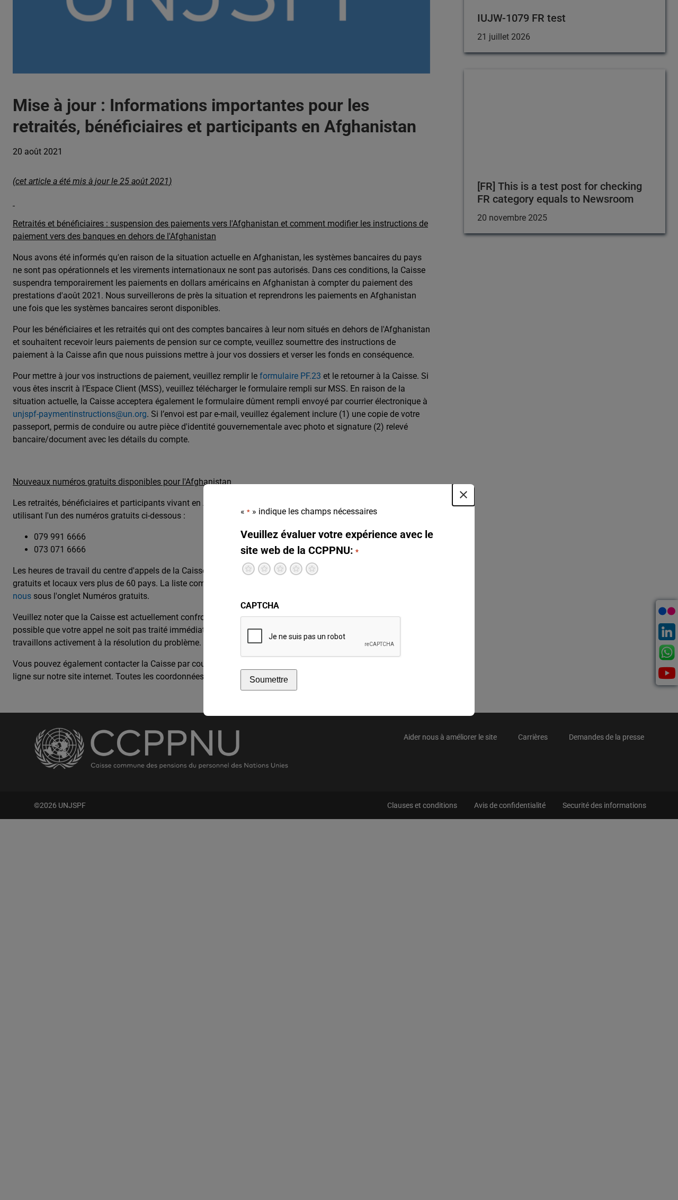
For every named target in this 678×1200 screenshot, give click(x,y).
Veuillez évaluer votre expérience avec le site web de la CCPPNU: (336, 542)
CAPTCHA (259, 606)
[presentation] (321, 637)
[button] (463, 494)
